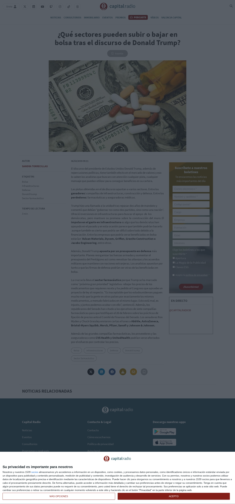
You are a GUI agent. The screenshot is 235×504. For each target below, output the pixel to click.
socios (34, 472)
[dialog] (117, 478)
